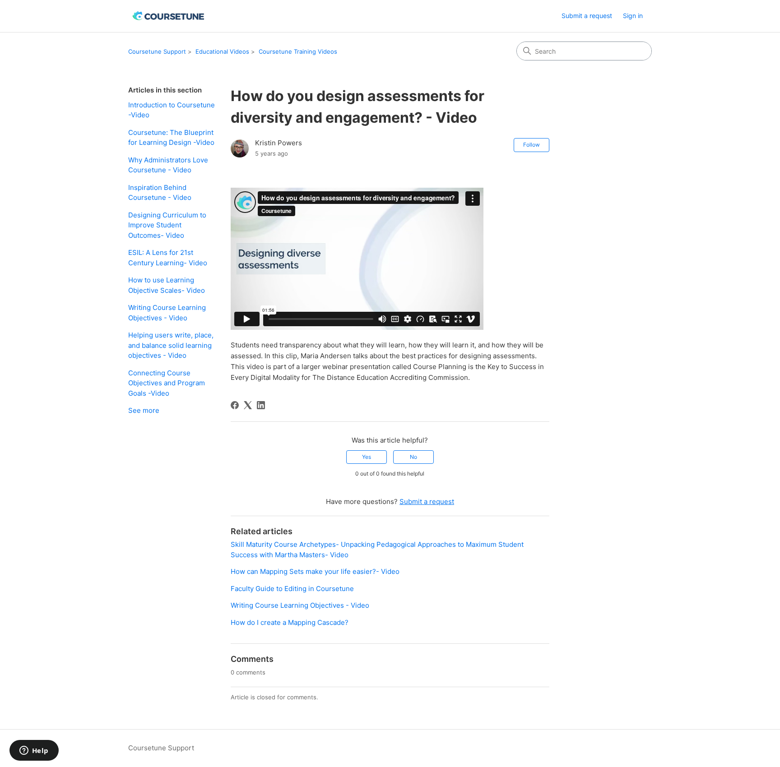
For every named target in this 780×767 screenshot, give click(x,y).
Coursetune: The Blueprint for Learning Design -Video (171, 137)
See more (143, 410)
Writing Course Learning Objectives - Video (167, 312)
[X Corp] (248, 405)
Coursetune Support (157, 51)
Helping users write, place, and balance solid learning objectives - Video (171, 345)
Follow (531, 144)
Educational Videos (222, 51)
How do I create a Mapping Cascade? (289, 622)
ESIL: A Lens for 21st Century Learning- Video (167, 257)
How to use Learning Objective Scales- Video (166, 285)
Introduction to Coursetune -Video (171, 110)
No (413, 456)
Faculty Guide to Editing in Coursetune (292, 588)
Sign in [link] (633, 15)
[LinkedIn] (261, 405)
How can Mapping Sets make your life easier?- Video (315, 571)
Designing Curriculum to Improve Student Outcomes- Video (167, 225)
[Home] (169, 16)
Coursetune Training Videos (298, 51)
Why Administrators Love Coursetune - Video (168, 165)
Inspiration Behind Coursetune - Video (159, 192)
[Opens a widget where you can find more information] (34, 751)
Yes (366, 456)
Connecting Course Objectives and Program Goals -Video (166, 383)
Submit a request (587, 15)
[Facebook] (235, 405)
